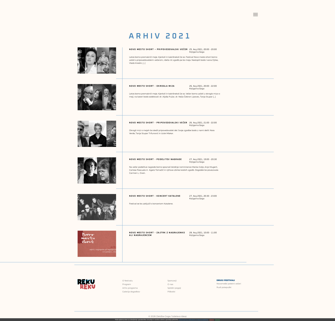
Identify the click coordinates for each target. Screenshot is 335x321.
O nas (170, 284)
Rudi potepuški (224, 287)
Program (126, 284)
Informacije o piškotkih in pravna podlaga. (193, 319)
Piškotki (171, 291)
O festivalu (127, 280)
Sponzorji (172, 280)
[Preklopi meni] (255, 14)
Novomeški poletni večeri (229, 283)
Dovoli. (217, 319)
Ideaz (184, 316)
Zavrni (212, 319)
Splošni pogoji (174, 288)
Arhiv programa (130, 288)
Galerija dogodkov (131, 291)
